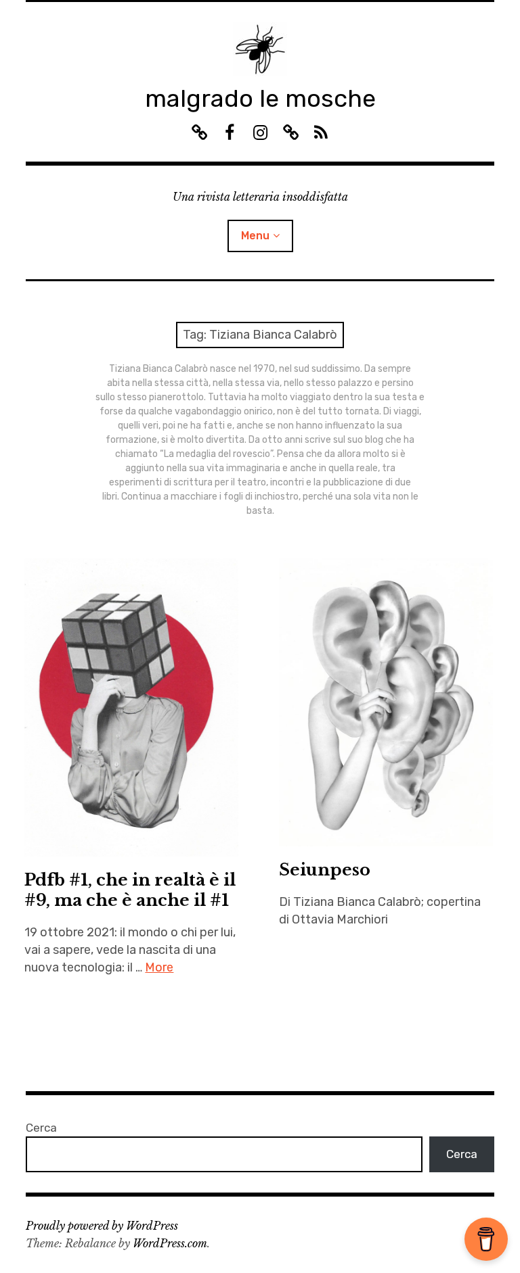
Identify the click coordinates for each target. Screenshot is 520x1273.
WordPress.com (170, 1243)
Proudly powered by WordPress (102, 1225)
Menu (255, 235)
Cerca (41, 1127)
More (159, 967)
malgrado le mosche (260, 98)
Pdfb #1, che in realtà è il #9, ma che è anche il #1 (130, 889)
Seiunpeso (324, 870)
